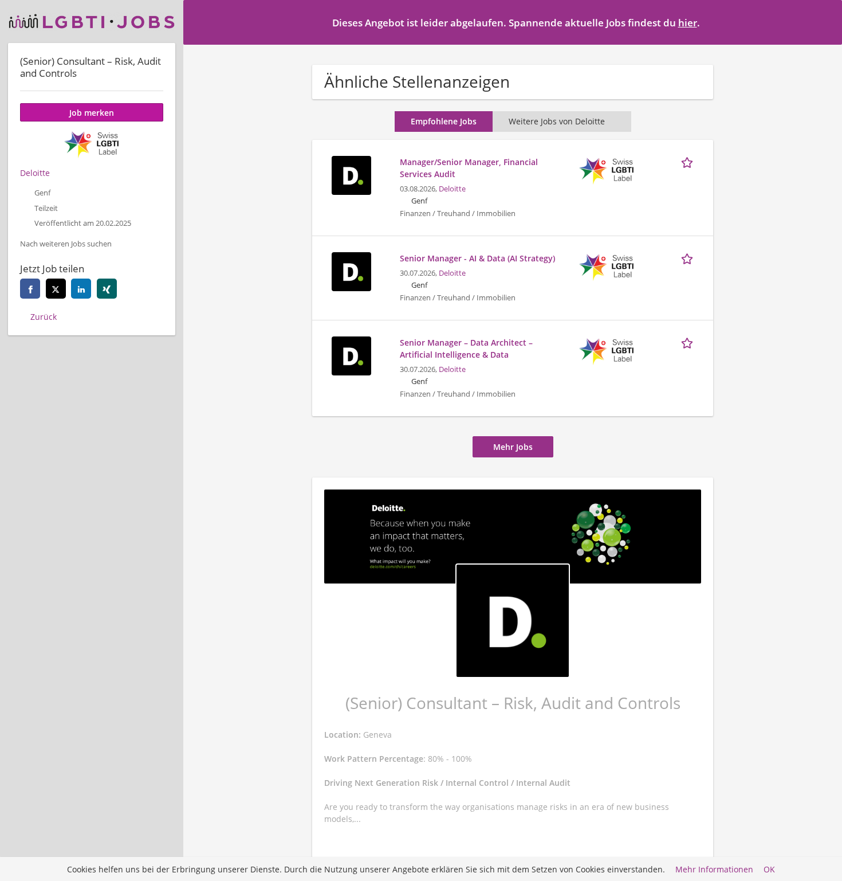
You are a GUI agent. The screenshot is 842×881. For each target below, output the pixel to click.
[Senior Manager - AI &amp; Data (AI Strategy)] (351, 270)
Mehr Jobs (513, 446)
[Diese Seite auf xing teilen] (107, 289)
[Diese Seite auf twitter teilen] (56, 289)
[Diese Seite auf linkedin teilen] (81, 289)
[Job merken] (689, 162)
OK (769, 869)
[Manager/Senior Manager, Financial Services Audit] (351, 174)
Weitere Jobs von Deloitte (557, 121)
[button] (824, 21)
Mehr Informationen (714, 869)
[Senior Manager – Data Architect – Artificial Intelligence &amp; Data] (351, 354)
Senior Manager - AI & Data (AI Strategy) (477, 258)
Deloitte (452, 189)
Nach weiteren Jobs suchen (66, 244)
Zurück (43, 316)
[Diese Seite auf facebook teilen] (30, 289)
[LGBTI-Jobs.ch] (91, 21)
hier (687, 22)
